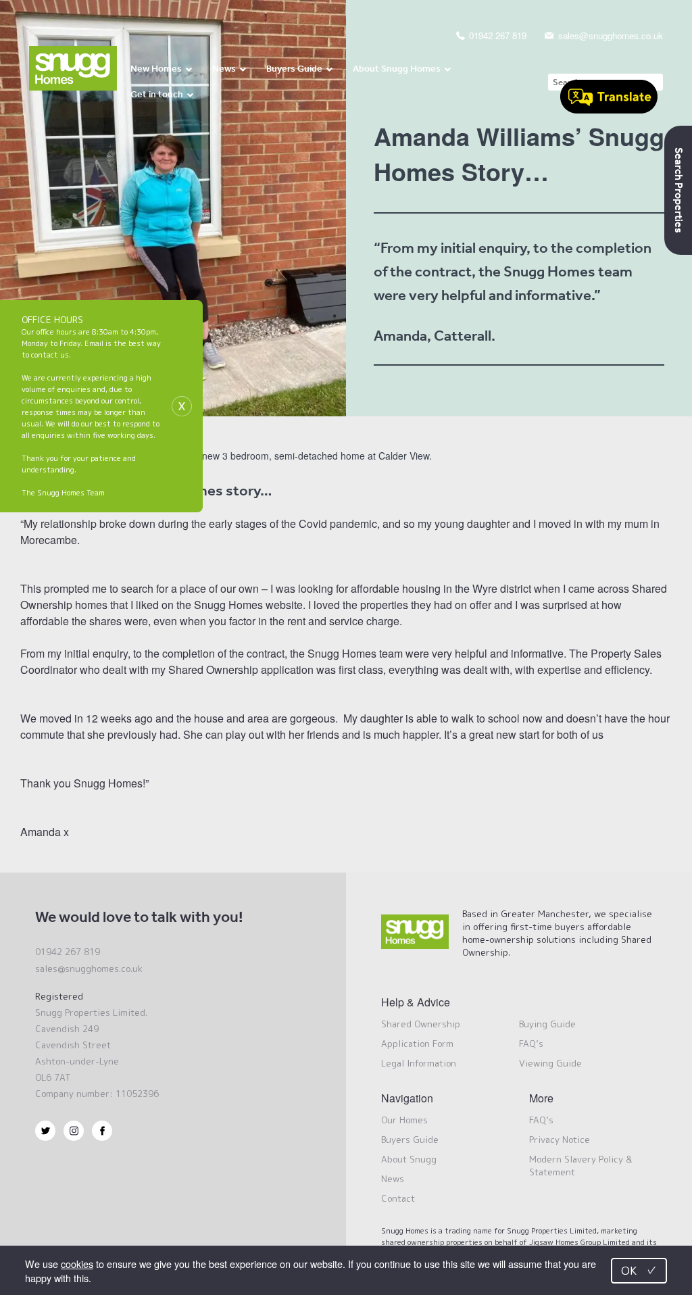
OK (639, 1270)
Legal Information (418, 1063)
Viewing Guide (550, 1063)
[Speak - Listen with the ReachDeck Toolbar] (609, 98)
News (392, 1179)
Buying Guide (547, 1024)
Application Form (417, 1043)
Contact (398, 1198)
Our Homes (404, 1120)
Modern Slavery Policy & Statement (580, 1165)
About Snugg (409, 1159)
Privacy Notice (559, 1139)
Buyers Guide (410, 1139)
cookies (77, 1263)
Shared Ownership (420, 1024)
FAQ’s (531, 1043)
